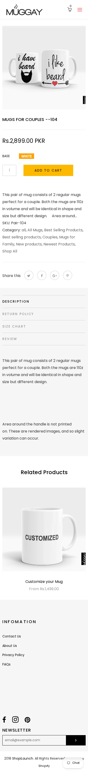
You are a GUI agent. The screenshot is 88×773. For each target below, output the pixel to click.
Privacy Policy (13, 655)
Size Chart (14, 326)
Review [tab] (9, 338)
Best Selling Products (63, 230)
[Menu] (79, 9)
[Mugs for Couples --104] (44, 67)
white (26, 156)
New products (29, 244)
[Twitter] (29, 275)
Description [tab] (15, 301)
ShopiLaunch (22, 758)
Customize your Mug (44, 581)
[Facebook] (41, 275)
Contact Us (11, 636)
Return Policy (18, 314)
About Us (9, 645)
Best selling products (21, 237)
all (24, 230)
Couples (49, 237)
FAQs (6, 664)
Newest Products (59, 244)
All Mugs (34, 230)
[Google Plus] (54, 275)
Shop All (9, 251)
